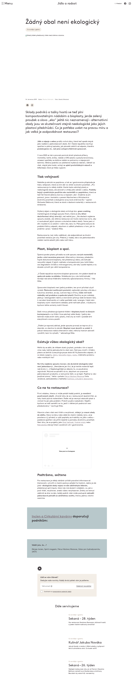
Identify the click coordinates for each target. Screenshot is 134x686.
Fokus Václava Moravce (74, 376)
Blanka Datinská (48, 99)
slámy (55, 355)
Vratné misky (80, 422)
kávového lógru (65, 355)
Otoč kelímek (68, 422)
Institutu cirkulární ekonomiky (80, 379)
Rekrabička (42, 425)
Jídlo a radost (67, 3)
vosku (74, 355)
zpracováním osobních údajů (62, 591)
